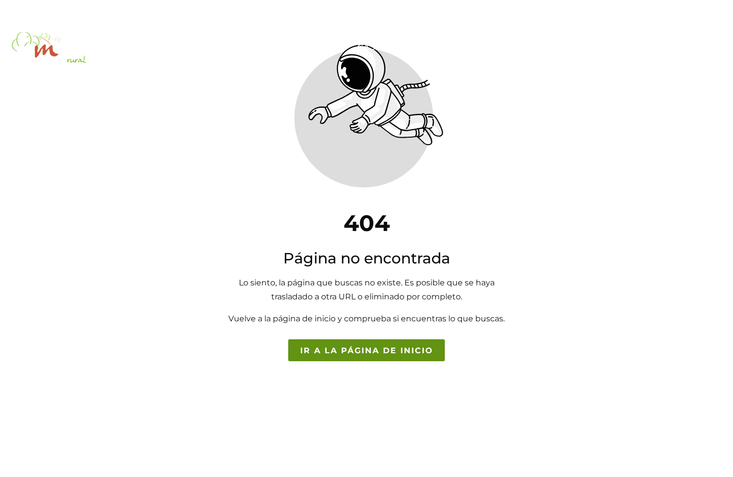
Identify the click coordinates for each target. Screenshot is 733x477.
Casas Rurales (395, 47)
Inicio (325, 47)
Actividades (545, 47)
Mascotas (626, 47)
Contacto (693, 47)
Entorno (474, 47)
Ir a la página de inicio (366, 350)
